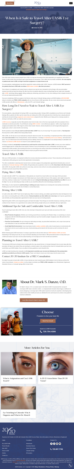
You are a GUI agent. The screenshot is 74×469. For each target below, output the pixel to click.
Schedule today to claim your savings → (37, 9)
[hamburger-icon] (71, 3)
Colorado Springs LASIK (16, 165)
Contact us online (18, 262)
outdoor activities (41, 226)
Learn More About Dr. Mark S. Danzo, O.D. (33, 300)
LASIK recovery (6, 122)
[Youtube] (60, 444)
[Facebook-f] (51, 444)
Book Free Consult (48, 321)
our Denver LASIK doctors (13, 141)
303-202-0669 (65, 98)
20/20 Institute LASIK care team (57, 232)
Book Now (10, 3)
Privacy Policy (50, 466)
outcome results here (20, 460)
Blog (36, 466)
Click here (15, 462)
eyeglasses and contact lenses (25, 117)
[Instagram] (54, 444)
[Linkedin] (57, 444)
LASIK (6, 93)
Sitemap (57, 466)
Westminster (20, 102)
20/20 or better (36, 124)
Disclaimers (42, 466)
